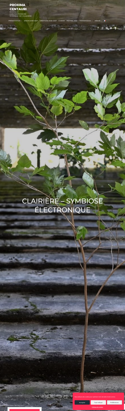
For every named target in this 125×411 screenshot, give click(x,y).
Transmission (85, 21)
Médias (97, 21)
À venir (62, 21)
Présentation (14, 21)
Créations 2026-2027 (48, 21)
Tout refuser (98, 402)
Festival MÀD (72, 21)
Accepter (82, 402)
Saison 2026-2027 (31, 21)
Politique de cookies (97, 407)
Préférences (114, 402)
